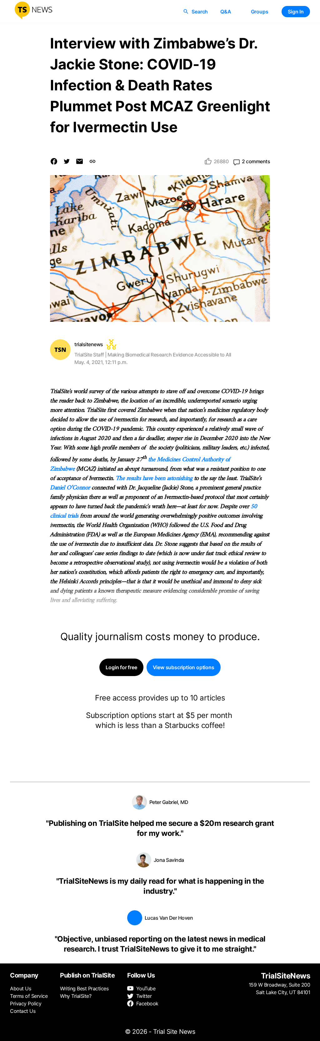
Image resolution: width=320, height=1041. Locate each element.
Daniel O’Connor (70, 488)
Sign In (296, 11)
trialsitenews (88, 344)
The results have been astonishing (154, 478)
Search (200, 11)
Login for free (121, 667)
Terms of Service (29, 996)
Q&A (225, 11)
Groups (259, 11)
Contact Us (22, 1011)
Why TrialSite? (75, 996)
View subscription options (183, 667)
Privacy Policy (25, 1003)
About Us (20, 988)
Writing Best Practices (84, 988)
